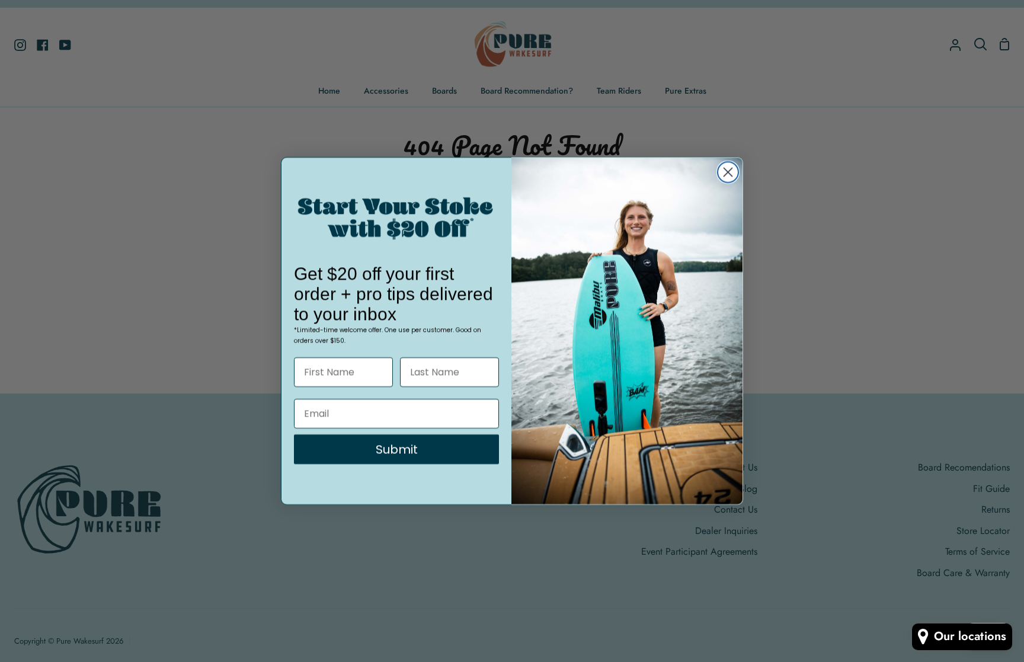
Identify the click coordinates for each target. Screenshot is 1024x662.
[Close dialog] (728, 172)
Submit (397, 449)
